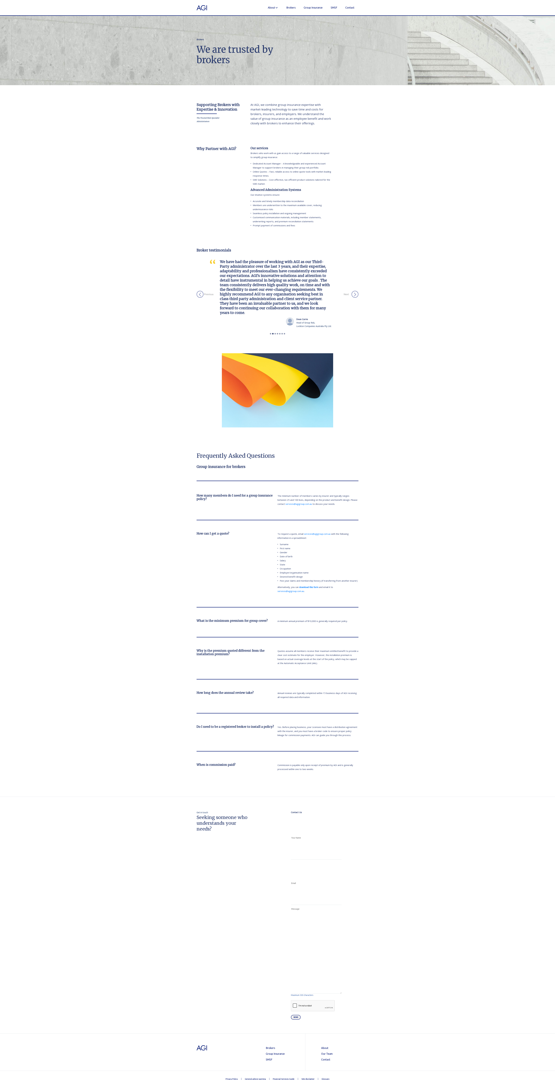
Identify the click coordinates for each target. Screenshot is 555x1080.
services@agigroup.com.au (298, 466)
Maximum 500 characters (302, 958)
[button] (209, 276)
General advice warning (255, 1042)
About (271, 7)
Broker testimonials (214, 250)
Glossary (325, 1042)
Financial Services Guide (283, 1042)
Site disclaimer (307, 1042)
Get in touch (202, 775)
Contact (349, 7)
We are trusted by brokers (235, 54)
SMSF (334, 7)
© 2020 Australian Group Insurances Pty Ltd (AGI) (277, 1058)
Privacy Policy (232, 1042)
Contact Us (296, 775)
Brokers (291, 7)
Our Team (327, 1016)
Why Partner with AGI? (216, 148)
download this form (308, 550)
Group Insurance (313, 7)
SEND (295, 980)
